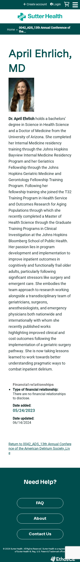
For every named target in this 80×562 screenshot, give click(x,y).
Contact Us (40, 534)
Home (11, 29)
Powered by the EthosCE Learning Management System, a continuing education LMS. (63, 559)
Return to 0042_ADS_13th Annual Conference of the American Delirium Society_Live (40, 448)
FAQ (40, 503)
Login (57, 4)
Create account (37, 4)
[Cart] (66, 6)
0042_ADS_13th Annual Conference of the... (44, 29)
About (40, 518)
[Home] (40, 15)
